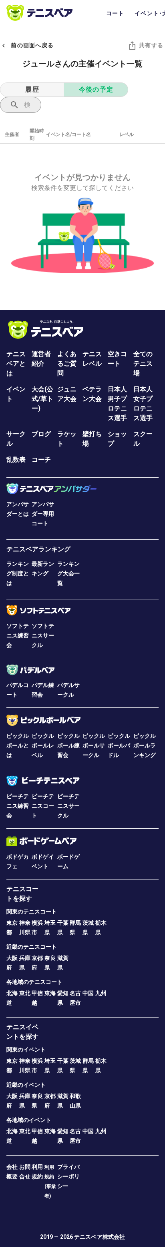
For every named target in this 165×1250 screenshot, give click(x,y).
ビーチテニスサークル (68, 806)
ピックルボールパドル (119, 745)
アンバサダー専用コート (43, 514)
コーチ (41, 459)
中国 (88, 993)
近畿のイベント (26, 1085)
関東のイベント (26, 1049)
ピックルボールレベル (43, 745)
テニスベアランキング (38, 549)
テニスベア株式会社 (99, 1237)
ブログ (41, 434)
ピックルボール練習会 (68, 745)
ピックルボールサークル (93, 745)
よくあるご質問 (66, 363)
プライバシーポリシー (68, 1176)
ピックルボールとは (17, 745)
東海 (50, 993)
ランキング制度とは (17, 573)
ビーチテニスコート (43, 806)
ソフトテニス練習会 (17, 635)
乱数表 (16, 459)
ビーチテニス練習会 (17, 806)
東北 (24, 993)
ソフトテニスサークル (43, 635)
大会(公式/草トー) (42, 398)
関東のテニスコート (31, 911)
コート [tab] (115, 13)
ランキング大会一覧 (68, 573)
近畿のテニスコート (31, 947)
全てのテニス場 (143, 363)
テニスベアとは (16, 363)
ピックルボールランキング (144, 745)
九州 (101, 993)
